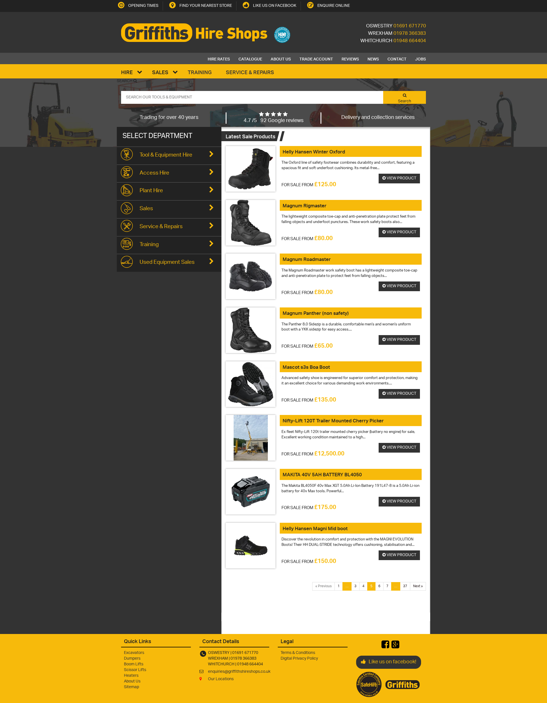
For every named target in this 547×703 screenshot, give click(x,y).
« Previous (323, 586)
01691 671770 (409, 26)
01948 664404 (409, 41)
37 (405, 586)
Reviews (350, 58)
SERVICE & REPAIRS (250, 72)
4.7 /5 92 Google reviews (273, 121)
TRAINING (200, 72)
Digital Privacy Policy (299, 658)
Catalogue (250, 58)
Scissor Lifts (135, 670)
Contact (397, 58)
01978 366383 (409, 34)
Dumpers (132, 658)
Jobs (420, 58)
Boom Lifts (133, 664)
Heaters (131, 675)
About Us (281, 58)
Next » (418, 586)
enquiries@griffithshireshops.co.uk (239, 671)
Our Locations (221, 679)
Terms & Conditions (298, 653)
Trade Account (316, 58)
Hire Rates (219, 58)
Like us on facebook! (392, 662)
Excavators (134, 653)
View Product (401, 178)
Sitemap (131, 687)
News (373, 58)
